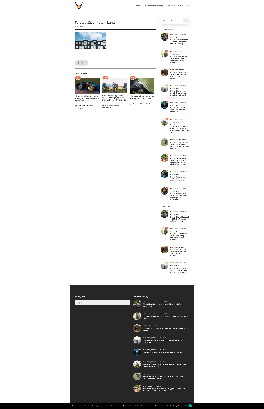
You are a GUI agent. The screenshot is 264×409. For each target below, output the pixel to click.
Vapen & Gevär (176, 5)
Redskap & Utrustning (155, 5)
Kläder (137, 5)
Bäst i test (81, 106)
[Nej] (261, 406)
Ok (190, 406)
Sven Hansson (81, 26)
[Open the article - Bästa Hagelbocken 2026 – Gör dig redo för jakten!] (136, 85)
